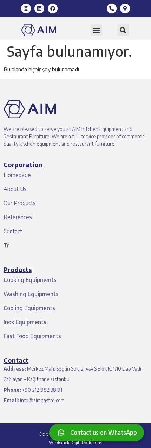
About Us (15, 189)
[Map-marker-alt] (125, 8)
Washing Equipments (31, 293)
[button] (96, 30)
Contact (13, 231)
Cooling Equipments (29, 307)
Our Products (20, 203)
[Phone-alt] (112, 8)
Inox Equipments (25, 322)
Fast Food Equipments (32, 336)
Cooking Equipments (30, 279)
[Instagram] (26, 8)
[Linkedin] (39, 8)
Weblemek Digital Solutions (75, 442)
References (18, 217)
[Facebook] (53, 8)
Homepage (17, 174)
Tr (6, 245)
